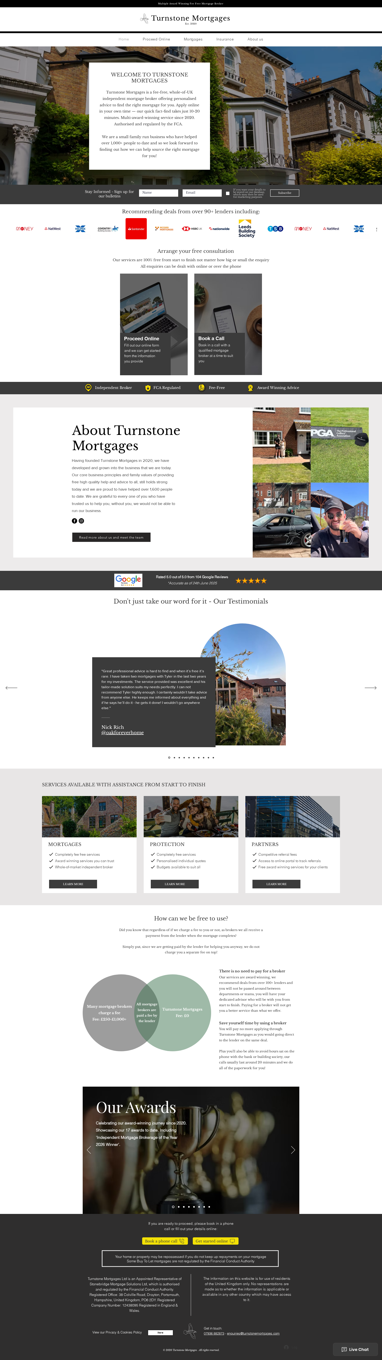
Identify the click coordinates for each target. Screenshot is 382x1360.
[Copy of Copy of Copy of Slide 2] (194, 1207)
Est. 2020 (191, 23)
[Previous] (11, 688)
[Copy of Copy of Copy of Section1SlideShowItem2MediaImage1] (179, 757)
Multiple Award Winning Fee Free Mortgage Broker (190, 3)
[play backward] (19, 228)
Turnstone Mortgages (191, 18)
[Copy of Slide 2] (184, 1207)
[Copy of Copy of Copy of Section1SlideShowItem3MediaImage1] (194, 757)
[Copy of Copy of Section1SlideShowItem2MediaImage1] (208, 757)
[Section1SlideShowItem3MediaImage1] (184, 757)
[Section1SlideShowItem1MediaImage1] (174, 758)
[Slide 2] (178, 1207)
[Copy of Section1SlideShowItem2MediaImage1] (198, 757)
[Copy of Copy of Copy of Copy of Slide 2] (209, 1207)
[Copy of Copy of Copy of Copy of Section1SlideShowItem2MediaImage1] (189, 757)
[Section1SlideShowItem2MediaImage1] (169, 757)
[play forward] (371, 228)
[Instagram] (81, 521)
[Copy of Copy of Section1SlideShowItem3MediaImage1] (203, 757)
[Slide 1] (173, 1207)
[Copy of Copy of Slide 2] (189, 1207)
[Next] (370, 688)
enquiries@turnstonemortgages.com (253, 1333)
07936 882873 (214, 1333)
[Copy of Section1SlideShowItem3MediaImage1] (213, 757)
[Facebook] (74, 521)
